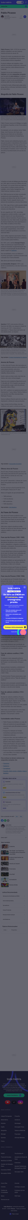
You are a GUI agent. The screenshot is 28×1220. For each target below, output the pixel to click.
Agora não (14, 631)
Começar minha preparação (14, 627)
